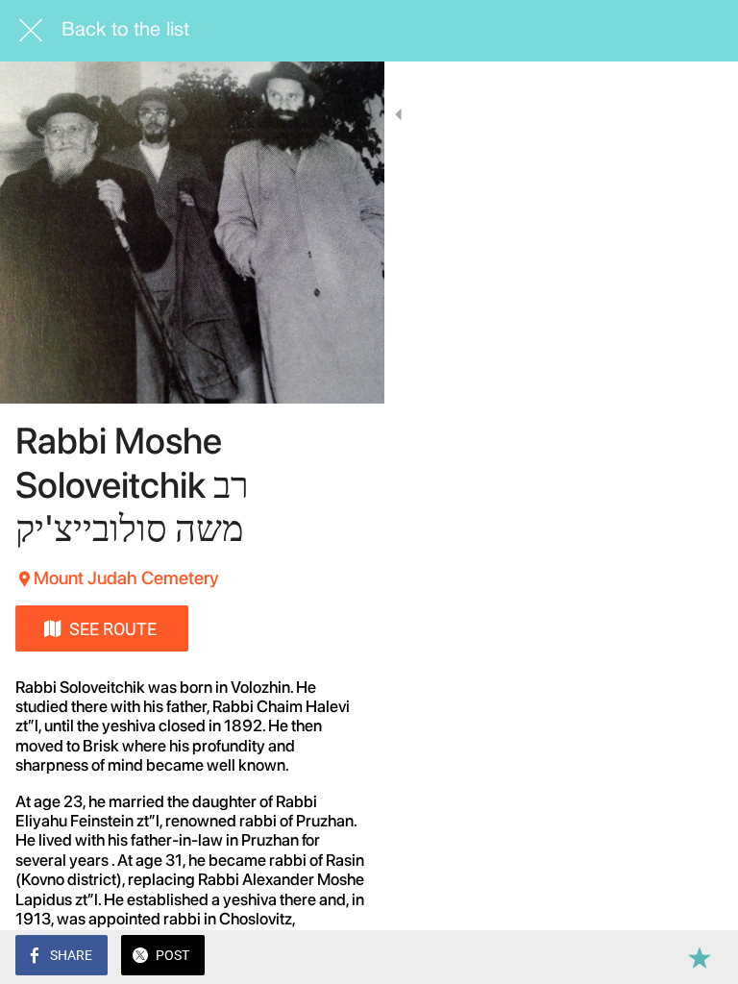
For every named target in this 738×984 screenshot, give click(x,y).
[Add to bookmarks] (699, 957)
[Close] (30, 30)
